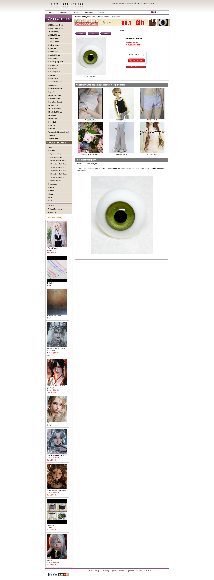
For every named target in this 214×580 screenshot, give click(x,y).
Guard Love (52, 85)
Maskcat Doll (53, 105)
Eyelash (51, 187)
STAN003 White (152, 154)
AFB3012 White (52, 248)
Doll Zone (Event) (54, 72)
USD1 (50, 201)
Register (130, 3)
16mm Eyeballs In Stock (58, 174)
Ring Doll (51, 125)
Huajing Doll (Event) (55, 88)
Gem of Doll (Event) (55, 82)
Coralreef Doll (53, 52)
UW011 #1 (50, 525)
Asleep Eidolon (53, 42)
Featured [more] (55, 217)
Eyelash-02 (50, 283)
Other (50, 197)
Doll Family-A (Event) (55, 62)
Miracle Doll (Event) (55, 112)
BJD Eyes (85, 17)
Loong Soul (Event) (55, 102)
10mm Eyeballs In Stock (58, 164)
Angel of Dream (53, 38)
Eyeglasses (52, 184)
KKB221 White (121, 120)
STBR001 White (152, 120)
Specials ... (51, 206)
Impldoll (51, 92)
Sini (48, 423)
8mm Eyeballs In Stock (100, 17)
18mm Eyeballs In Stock (58, 177)
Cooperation (129, 571)
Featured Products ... (55, 209)
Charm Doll (52, 48)
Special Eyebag (55, 154)
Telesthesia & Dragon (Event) (58, 132)
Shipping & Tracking (102, 571)
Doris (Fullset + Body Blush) (56, 455)
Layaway (76, 12)
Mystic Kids (52, 119)
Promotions (63, 12)
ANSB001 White (90, 120)
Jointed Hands (53, 139)
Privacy (121, 571)
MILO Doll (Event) (54, 109)
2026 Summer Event (55, 25)
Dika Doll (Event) (54, 55)
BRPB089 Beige (121, 154)
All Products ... (52, 212)
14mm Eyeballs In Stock (58, 171)
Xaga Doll (51, 135)
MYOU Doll (52, 115)
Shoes (50, 194)
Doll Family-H (53, 65)
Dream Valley (53, 78)
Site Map (139, 571)
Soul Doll (51, 129)
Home (51, 12)
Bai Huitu (50, 560)
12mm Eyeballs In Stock (58, 167)
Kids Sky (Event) (54, 99)
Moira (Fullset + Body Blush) (56, 490)
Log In (121, 3)
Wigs (50, 147)
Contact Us (89, 12)
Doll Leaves (52, 68)
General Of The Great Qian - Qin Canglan (56, 387)
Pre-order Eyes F (56, 181)
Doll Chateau (52, 58)
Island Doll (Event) (54, 95)
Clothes (51, 191)
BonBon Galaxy (53, 45)
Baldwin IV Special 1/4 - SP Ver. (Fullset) (56, 350)
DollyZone (51, 75)
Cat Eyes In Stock (56, 157)
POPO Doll (52, 122)
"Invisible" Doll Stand (54, 316)
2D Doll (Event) (53, 32)
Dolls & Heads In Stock (56, 28)
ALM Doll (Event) (54, 35)
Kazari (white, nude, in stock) (90, 154)
